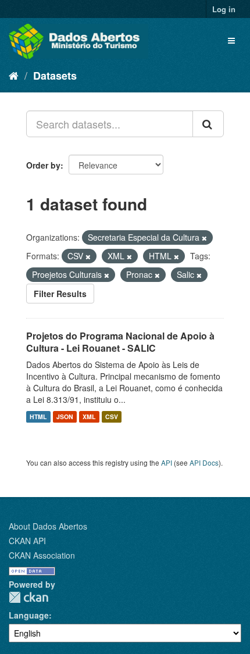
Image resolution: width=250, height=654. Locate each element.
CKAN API (27, 540)
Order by (43, 165)
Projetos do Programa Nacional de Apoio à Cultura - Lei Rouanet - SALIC (120, 342)
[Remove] (204, 237)
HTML (38, 416)
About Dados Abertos (48, 526)
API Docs (204, 462)
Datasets (55, 75)
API (166, 462)
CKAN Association (42, 555)
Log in (223, 9)
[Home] (14, 75)
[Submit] (208, 123)
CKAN (28, 597)
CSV (111, 416)
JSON (64, 416)
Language (29, 615)
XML (89, 416)
